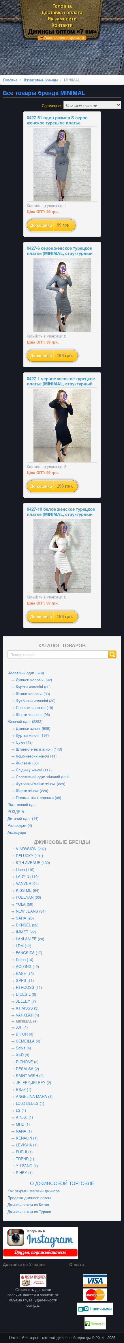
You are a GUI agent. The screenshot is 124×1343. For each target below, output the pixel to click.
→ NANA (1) (19, 1131)
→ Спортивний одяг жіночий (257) (38, 776)
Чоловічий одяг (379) (25, 673)
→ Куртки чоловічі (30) (28, 686)
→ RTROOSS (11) (24, 987)
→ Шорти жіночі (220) (27, 790)
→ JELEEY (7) (21, 1001)
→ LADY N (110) (23, 876)
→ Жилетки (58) (23, 763)
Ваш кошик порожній (64, 38)
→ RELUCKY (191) (25, 855)
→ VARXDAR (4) (23, 1015)
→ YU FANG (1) (22, 1165)
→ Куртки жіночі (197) (28, 735)
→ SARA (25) (20, 918)
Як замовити (62, 18)
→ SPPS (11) (20, 980)
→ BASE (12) (20, 973)
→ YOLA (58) (20, 904)
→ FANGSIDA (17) (24, 952)
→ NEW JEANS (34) (26, 911)
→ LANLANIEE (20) (25, 938)
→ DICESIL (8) (21, 994)
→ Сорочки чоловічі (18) (30, 707)
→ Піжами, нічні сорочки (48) (34, 797)
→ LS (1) (16, 1110)
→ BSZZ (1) (19, 1089)
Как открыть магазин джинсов (33, 1190)
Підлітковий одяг (22, 804)
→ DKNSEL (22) (22, 925)
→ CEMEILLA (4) (23, 1041)
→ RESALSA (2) (23, 1068)
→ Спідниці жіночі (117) (29, 770)
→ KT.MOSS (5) (22, 1008)
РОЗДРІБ (15, 811)
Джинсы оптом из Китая (28, 1204)
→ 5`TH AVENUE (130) (28, 862)
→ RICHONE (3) (22, 1061)
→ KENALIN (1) (22, 1138)
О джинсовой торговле (62, 1183)
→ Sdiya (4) (19, 1048)
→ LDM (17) (19, 945)
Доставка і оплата (62, 12)
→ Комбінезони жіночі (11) (32, 756)
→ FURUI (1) (20, 1151)
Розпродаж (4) (19, 825)
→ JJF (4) (17, 1027)
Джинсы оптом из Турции (29, 1211)
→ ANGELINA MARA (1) (29, 1096)
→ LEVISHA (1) (22, 1145)
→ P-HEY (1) (20, 1172)
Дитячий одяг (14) (22, 818)
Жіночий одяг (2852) (24, 721)
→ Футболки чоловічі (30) (31, 700)
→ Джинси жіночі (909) (28, 728)
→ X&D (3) (18, 1054)
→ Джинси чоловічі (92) (29, 679)
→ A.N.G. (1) (20, 1117)
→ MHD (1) (18, 1124)
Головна (62, 6)
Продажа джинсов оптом (29, 1197)
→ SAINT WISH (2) (25, 1075)
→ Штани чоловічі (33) (28, 693)
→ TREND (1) (20, 1158)
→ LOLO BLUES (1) (25, 1103)
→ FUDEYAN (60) (24, 897)
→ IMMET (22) (21, 931)
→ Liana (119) (20, 869)
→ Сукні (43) (20, 742)
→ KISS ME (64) (23, 890)
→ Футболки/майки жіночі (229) (36, 783)
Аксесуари (16, 832)
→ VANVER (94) (23, 883)
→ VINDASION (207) (26, 848)
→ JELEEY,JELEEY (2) (29, 1082)
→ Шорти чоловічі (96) (28, 714)
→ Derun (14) (20, 959)
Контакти (62, 25)
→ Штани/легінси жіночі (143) (34, 749)
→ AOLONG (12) (23, 966)
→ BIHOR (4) (20, 1034)
